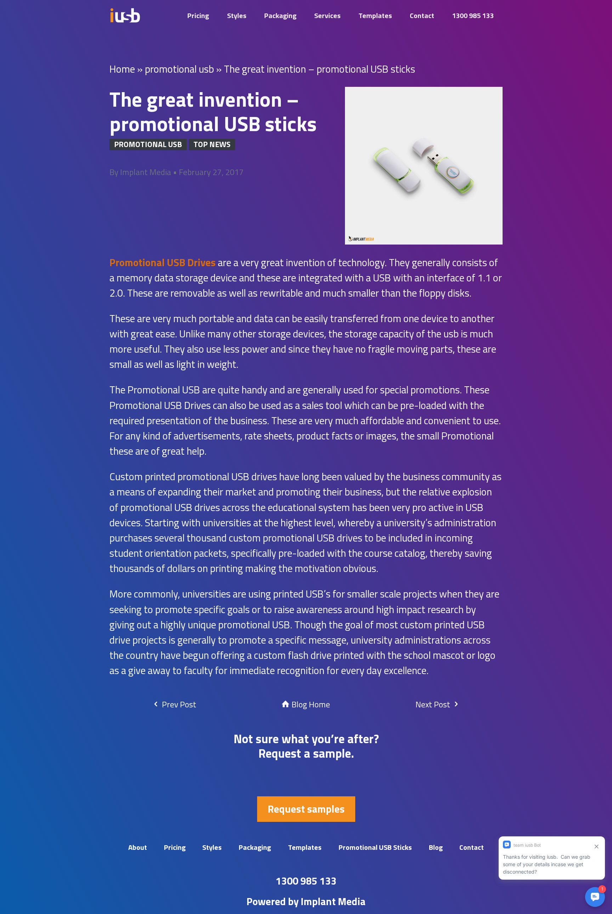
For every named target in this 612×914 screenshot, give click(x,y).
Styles (236, 15)
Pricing (198, 15)
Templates (375, 15)
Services (327, 15)
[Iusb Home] (124, 15)
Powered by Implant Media (306, 901)
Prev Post (178, 704)
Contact (422, 15)
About (137, 847)
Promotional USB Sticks (375, 847)
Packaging (280, 15)
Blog (436, 847)
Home (122, 69)
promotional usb (179, 69)
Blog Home (310, 704)
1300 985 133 (473, 15)
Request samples (306, 809)
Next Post (433, 704)
